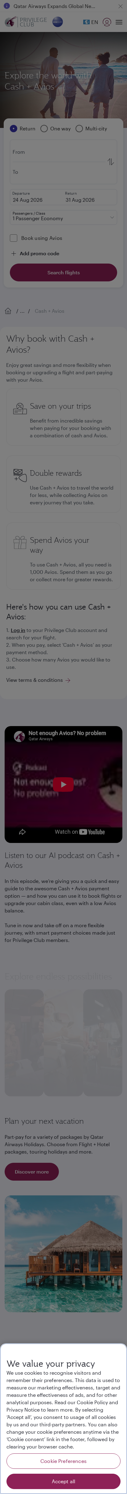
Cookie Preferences (63, 1461)
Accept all (64, 1481)
